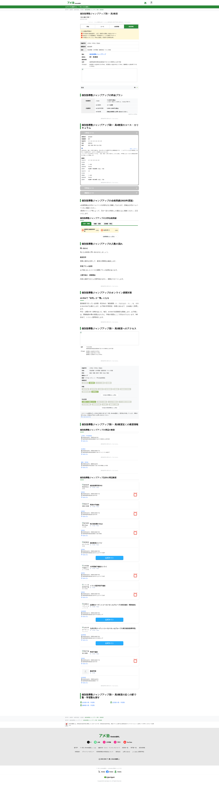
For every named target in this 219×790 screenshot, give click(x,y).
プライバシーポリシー (88, 751)
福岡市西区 (76, 9)
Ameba (103, 772)
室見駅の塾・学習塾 (118, 702)
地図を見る (85, 441)
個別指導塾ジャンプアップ (97, 54)
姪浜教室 (83, 611)
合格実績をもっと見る (108, 236)
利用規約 (77, 751)
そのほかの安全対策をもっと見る (109, 407)
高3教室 (83, 449)
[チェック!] (136, 495)
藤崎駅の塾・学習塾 (88, 705)
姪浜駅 (82, 9)
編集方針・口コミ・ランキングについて (109, 747)
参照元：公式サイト (134, 148)
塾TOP (66, 9)
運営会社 (118, 751)
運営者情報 (142, 747)
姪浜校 (83, 492)
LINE (98, 742)
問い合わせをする (86, 417)
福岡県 (71, 9)
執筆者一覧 (125, 747)
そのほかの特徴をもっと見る (109, 395)
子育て (119, 742)
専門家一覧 (134, 747)
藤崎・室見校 (84, 462)
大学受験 (108, 742)
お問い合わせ (126, 751)
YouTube (129, 742)
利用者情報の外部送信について (104, 751)
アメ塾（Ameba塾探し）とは (88, 747)
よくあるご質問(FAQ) (138, 751)
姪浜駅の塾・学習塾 (88, 702)
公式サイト (109, 557)
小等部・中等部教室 (86, 436)
